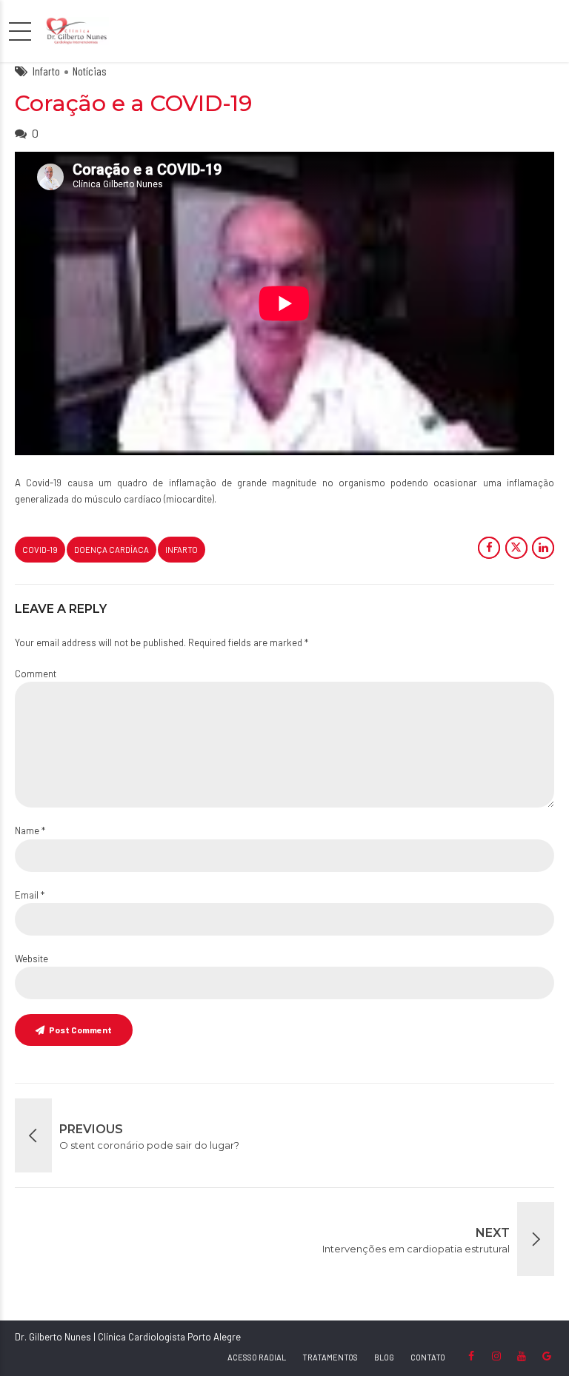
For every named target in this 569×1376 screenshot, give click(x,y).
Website (31, 958)
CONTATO (427, 1357)
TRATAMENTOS (330, 1357)
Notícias (90, 71)
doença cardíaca (111, 549)
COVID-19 (40, 549)
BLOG (384, 1357)
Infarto (46, 71)
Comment (35, 673)
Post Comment (80, 1029)
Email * (29, 895)
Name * (30, 830)
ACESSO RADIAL (256, 1357)
